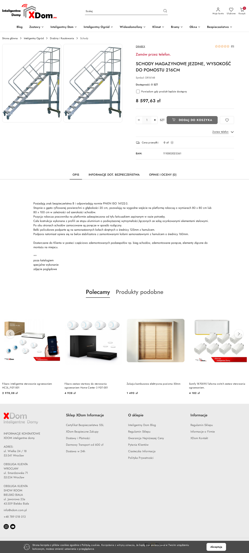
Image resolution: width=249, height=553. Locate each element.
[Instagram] (6, 526)
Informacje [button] (198, 415)
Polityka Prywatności (140, 458)
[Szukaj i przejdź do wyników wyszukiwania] (165, 11)
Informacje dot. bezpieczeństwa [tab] (114, 175)
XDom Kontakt (199, 438)
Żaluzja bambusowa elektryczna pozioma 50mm (118, 384)
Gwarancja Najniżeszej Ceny (146, 438)
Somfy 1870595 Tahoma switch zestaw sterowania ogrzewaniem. (181, 385)
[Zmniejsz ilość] (138, 120)
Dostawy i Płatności (78, 438)
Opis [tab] (76, 175)
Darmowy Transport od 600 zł (84, 445)
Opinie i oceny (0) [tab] (162, 175)
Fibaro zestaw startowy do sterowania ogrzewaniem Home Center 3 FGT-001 (50, 385)
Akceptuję (216, 547)
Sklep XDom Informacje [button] (85, 415)
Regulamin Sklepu (139, 431)
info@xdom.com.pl (15, 510)
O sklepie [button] (135, 415)
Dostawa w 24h (75, 451)
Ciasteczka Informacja (141, 451)
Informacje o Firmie (202, 431)
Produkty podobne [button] (139, 292)
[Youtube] (12, 526)
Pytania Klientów (138, 445)
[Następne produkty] (239, 334)
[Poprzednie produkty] (10, 334)
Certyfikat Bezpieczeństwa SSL (85, 425)
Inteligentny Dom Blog (142, 425)
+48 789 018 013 (15, 517)
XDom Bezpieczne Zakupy (82, 431)
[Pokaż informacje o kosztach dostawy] (172, 142)
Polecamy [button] (98, 292)
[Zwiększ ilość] (154, 120)
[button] (31, 83)
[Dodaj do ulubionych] (227, 120)
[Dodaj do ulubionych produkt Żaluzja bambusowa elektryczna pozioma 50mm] (144, 306)
